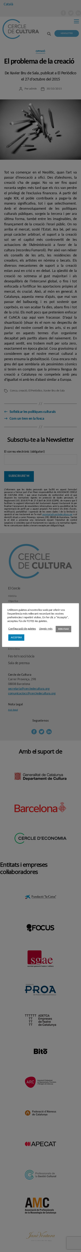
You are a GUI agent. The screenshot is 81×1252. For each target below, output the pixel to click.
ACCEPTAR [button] (16, 637)
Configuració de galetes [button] (22, 628)
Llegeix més (46, 628)
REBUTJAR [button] (63, 629)
